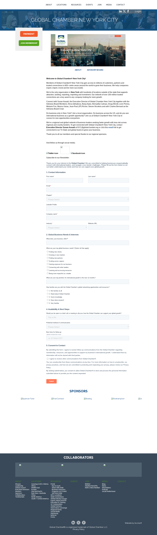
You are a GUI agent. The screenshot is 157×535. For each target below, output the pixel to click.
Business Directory (58, 489)
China (33, 495)
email (110, 127)
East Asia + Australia (38, 493)
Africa (33, 486)
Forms (53, 517)
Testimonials (19, 497)
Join (99, 5)
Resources (76, 5)
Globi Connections (57, 497)
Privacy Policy (78, 529)
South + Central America (40, 499)
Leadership (19, 486)
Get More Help (57, 493)
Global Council (20, 488)
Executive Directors (22, 489)
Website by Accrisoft (133, 523)
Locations (62, 5)
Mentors (18, 491)
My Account (56, 486)
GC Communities (56, 504)
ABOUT (78, 70)
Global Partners (56, 506)
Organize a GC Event (59, 491)
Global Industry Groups (59, 499)
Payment (28, 34)
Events (89, 5)
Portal (53, 484)
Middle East (35, 488)
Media (109, 5)
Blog (103, 484)
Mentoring (54, 513)
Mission (18, 484)
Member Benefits (91, 486)
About (49, 5)
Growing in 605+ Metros (40, 484)
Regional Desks (56, 510)
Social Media (55, 511)
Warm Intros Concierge (59, 508)
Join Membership (28, 43)
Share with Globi (57, 488)
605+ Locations (56, 495)
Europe (34, 489)
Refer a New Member (92, 488)
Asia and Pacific (36, 491)
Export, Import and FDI (58, 500)
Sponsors (18, 493)
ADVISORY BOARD (95, 70)
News (104, 486)
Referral (53, 515)
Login (138, 11)
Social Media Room (108, 491)
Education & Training (58, 502)
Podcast (105, 489)
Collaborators (20, 495)
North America (36, 497)
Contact (120, 5)
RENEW (87, 484)
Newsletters (106, 488)
